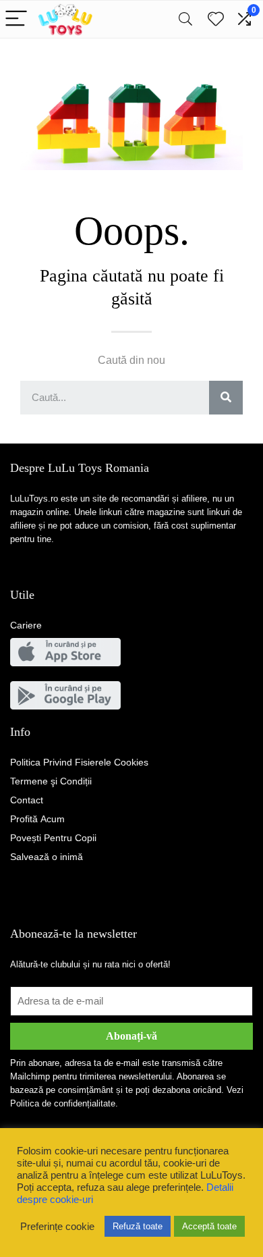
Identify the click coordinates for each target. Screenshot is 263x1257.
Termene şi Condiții (51, 781)
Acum (37, 818)
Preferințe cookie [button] (57, 1226)
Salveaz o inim (46, 856)
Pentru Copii (53, 837)
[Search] (185, 19)
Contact (26, 800)
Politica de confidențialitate (62, 1103)
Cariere (26, 625)
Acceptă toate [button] (209, 1226)
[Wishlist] (216, 19)
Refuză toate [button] (138, 1226)
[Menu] (16, 19)
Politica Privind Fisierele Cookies (79, 762)
